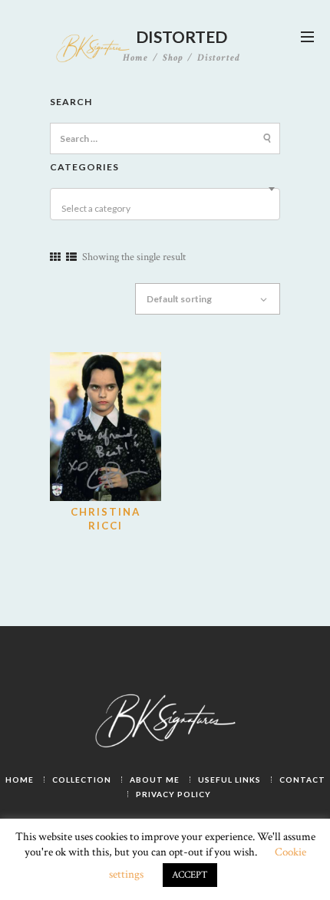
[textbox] (167, 208)
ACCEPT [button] (190, 875)
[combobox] (165, 204)
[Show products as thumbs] (55, 258)
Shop (173, 57)
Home (135, 58)
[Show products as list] (71, 258)
